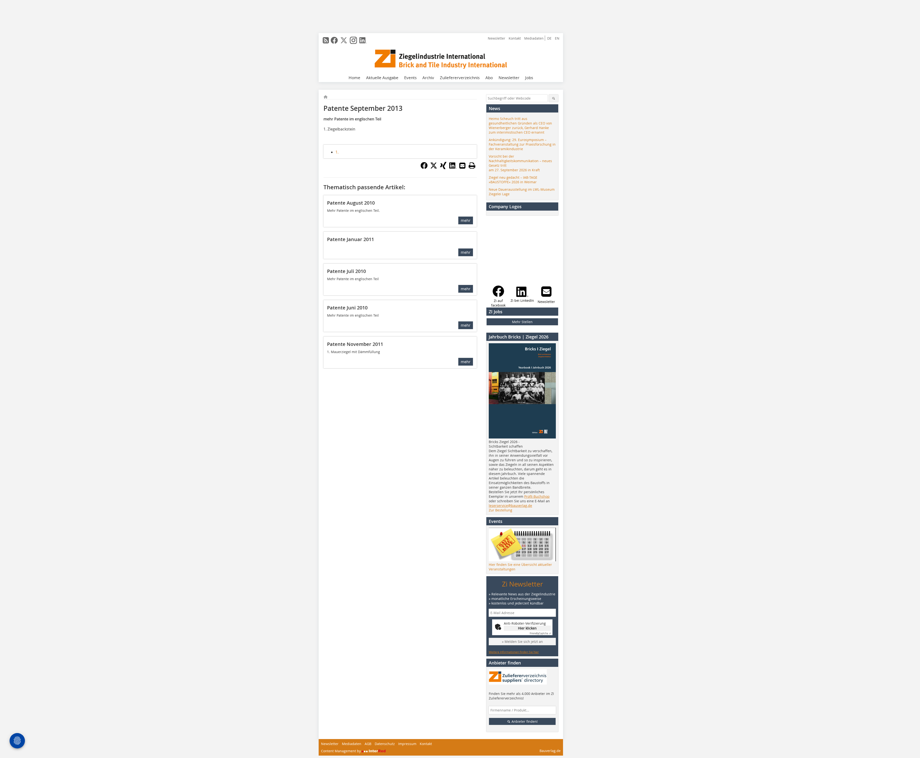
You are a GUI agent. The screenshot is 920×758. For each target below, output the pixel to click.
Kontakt (515, 38)
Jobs (529, 77)
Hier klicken (527, 628)
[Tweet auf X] (433, 167)
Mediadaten (534, 38)
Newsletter (496, 38)
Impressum (407, 743)
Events (410, 77)
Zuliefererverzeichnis (460, 77)
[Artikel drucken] (472, 166)
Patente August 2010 (351, 203)
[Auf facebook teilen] (424, 167)
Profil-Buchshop (537, 496)
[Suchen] (553, 98)
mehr (466, 220)
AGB (368, 743)
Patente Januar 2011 (350, 239)
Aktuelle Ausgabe (382, 77)
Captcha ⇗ (540, 633)
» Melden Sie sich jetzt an (522, 641)
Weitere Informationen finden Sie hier (514, 652)
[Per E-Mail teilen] (462, 166)
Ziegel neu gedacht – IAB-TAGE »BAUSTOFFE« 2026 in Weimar (513, 179)
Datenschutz (385, 743)
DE (549, 38)
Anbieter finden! (524, 721)
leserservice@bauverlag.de (510, 505)
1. (337, 152)
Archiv (428, 77)
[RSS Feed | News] (325, 40)
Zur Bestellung (500, 510)
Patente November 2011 (355, 344)
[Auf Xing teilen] (443, 167)
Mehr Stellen (522, 322)
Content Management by (341, 751)
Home (354, 77)
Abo (489, 77)
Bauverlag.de (550, 750)
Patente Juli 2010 (346, 271)
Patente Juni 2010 (347, 307)
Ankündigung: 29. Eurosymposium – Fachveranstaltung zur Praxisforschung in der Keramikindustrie (522, 144)
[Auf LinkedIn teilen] (453, 167)
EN (557, 38)
